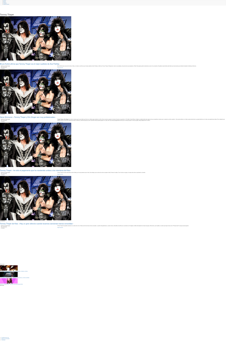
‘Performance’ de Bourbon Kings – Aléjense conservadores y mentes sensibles (14, 277)
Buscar (4, 1)
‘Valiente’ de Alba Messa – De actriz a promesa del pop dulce (11, 284)
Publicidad (3, 339)
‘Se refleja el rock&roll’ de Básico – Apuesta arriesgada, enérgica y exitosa (14, 271)
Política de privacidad (5, 338)
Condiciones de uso (5, 337)
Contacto (5, 3)
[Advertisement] (29, 9)
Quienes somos (6, 4)
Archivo (4, 0)
